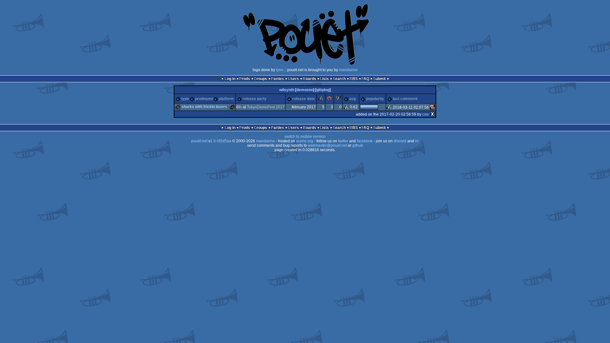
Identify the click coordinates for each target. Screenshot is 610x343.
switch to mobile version (305, 136)
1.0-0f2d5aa (220, 141)
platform (226, 99)
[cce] (432, 107)
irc (417, 141)
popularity (375, 99)
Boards (309, 79)
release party (254, 99)
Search (339, 79)
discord (400, 141)
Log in (230, 79)
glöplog (322, 90)
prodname (204, 99)
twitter (343, 141)
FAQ (365, 79)
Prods (244, 79)
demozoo (304, 90)
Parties (277, 79)
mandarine (348, 70)
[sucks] (338, 99)
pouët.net (199, 141)
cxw (425, 114)
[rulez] (320, 99)
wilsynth (286, 90)
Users (293, 79)
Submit (379, 79)
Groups (260, 79)
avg (352, 99)
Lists (324, 79)
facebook (365, 141)
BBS (353, 79)
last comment (405, 99)
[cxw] (432, 114)
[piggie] (329, 99)
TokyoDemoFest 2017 (266, 107)
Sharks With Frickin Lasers (204, 106)
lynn (279, 70)
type (185, 99)
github (357, 145)
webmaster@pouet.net (327, 145)
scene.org (304, 141)
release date (303, 99)
